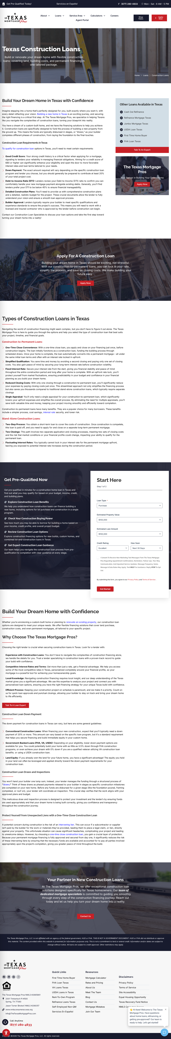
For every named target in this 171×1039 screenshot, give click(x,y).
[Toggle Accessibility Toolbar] (6, 1033)
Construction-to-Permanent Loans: (22, 341)
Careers (114, 15)
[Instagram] (18, 977)
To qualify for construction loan (18, 148)
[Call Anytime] (5, 1022)
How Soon (135, 543)
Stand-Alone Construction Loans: (21, 418)
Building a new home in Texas (52, 114)
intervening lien (66, 824)
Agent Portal (82, 20)
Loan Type (102, 500)
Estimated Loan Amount (107, 529)
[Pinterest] (14, 977)
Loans (58, 15)
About (43, 15)
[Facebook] (4, 977)
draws (6, 784)
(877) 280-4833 (21, 1024)
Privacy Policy (133, 580)
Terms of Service (149, 580)
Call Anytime (16, 1021)
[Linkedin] (9, 977)
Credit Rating (103, 543)
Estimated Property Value (108, 515)
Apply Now (142, 184)
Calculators (96, 15)
